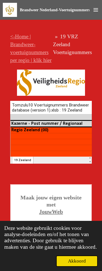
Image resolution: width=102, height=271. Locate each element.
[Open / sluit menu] (96, 10)
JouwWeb (51, 211)
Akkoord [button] (77, 261)
